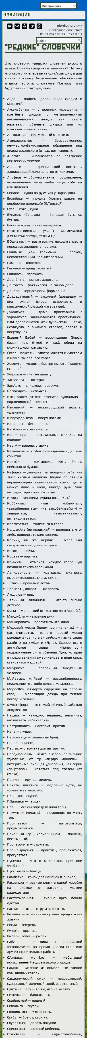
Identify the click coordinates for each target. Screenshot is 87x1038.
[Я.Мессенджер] (9, 26)
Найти (80, 40)
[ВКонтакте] (17, 26)
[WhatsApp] (39, 26)
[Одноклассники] (24, 26)
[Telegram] (32, 26)
